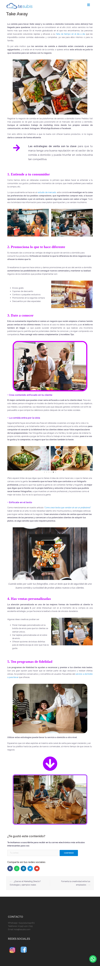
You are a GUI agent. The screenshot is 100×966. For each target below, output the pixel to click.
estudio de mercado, (46, 192)
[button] (10, 458)
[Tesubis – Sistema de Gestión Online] (19, 6)
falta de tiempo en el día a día (70, 34)
